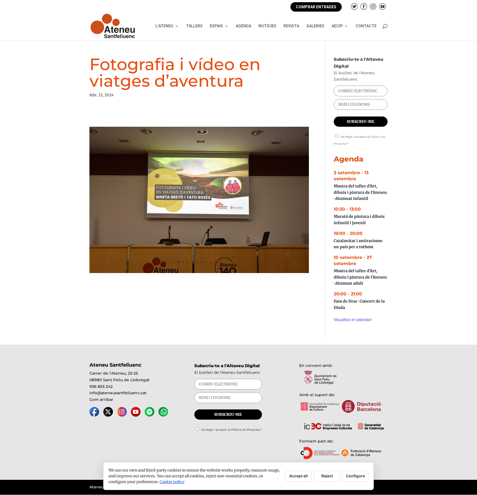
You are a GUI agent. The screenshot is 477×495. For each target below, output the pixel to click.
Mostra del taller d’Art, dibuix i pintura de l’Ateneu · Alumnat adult (360, 277)
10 (220, 262)
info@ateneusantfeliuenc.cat (118, 392)
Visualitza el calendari (353, 319)
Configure (355, 475)
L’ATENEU (164, 26)
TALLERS (194, 26)
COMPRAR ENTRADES (316, 7)
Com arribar (101, 399)
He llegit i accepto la (231, 430)
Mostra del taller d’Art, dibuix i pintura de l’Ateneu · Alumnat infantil (360, 192)
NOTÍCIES (267, 26)
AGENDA (243, 26)
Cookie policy (172, 481)
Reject (327, 475)
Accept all (298, 475)
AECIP (337, 26)
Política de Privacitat (245, 430)
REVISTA (291, 26)
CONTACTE (366, 26)
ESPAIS (216, 26)
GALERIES (315, 26)
